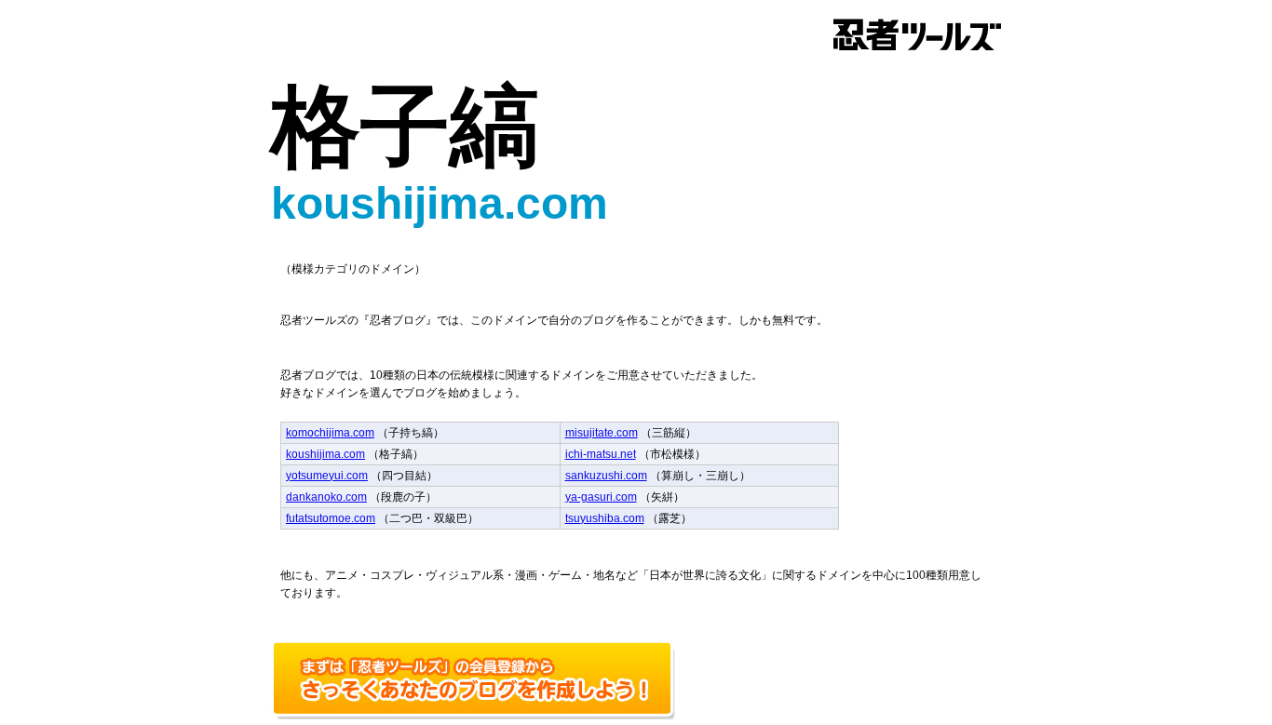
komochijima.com (330, 432)
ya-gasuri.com (601, 496)
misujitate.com (601, 432)
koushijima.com (325, 454)
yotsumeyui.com (327, 475)
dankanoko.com (326, 496)
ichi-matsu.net (600, 454)
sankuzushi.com (606, 475)
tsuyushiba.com (604, 518)
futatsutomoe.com (330, 518)
